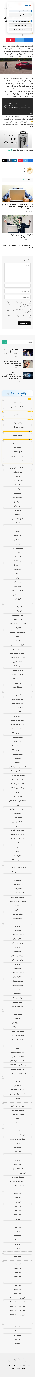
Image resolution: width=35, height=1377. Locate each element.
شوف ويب (17, 489)
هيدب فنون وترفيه (17, 683)
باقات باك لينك (17, 619)
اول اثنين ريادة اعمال (17, 402)
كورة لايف (18, 1202)
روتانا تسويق (17, 535)
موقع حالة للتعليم (17, 674)
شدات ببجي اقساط (17, 695)
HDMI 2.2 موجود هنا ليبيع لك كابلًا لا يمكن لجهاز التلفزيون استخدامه (12, 363)
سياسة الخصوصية (20, 1368)
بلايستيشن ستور (18, 822)
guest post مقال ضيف (17, 876)
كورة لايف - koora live (17, 1298)
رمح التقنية (17, 561)
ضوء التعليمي (17, 443)
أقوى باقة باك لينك (17, 893)
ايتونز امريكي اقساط (17, 783)
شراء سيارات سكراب (17, 1052)
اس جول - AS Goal (18, 1185)
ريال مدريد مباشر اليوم (17, 1106)
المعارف (17, 552)
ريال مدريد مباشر (17, 943)
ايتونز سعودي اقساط (17, 720)
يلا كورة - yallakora (17, 1177)
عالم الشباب (17, 415)
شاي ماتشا (17, 855)
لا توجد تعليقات (28, 35)
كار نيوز (17, 514)
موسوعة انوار (17, 595)
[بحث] (3, 3)
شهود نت (17, 573)
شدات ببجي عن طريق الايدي (17, 767)
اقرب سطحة (17, 1044)
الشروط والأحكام (10, 1365)
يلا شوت (17, 926)
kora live (18, 1197)
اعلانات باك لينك (18, 914)
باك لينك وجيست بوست (17, 657)
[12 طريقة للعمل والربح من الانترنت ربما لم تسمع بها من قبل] (17, 224)
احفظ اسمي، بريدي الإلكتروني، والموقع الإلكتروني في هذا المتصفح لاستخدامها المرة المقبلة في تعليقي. (18, 304)
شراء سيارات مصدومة (17, 1069)
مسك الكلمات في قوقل (17, 468)
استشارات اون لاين (17, 548)
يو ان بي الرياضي (17, 670)
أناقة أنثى (17, 523)
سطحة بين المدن (17, 1023)
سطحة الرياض (17, 1014)
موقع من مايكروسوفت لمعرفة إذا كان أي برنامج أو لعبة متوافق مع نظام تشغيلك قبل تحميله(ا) (17, 207)
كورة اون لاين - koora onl (18, 1173)
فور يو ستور (17, 758)
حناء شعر (17, 843)
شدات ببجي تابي (18, 707)
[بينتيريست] (10, 40)
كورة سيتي (17, 1085)
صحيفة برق (17, 447)
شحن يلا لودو (17, 805)
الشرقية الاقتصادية (17, 497)
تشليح (17, 1048)
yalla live (17, 1123)
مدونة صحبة (17, 586)
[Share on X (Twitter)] (19, 40)
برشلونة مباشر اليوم (17, 1110)
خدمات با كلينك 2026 (17, 897)
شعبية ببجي (17, 813)
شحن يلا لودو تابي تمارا (17, 775)
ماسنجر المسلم (17, 435)
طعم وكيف (17, 569)
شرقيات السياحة (17, 590)
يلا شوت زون (17, 1335)
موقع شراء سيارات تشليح (17, 1061)
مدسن (18, 531)
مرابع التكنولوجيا (17, 480)
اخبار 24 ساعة (17, 678)
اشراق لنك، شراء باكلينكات (17, 623)
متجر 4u (17, 762)
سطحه (17, 1018)
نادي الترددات (17, 544)
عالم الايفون (17, 502)
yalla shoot (17, 930)
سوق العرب (17, 880)
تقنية (17, 636)
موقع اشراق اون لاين (17, 456)
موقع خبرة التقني (17, 518)
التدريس (17, 640)
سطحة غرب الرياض (17, 1035)
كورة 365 (17, 1081)
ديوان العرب (17, 905)
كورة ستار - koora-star (17, 1135)
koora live (17, 1152)
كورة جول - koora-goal (17, 1139)
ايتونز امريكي (17, 716)
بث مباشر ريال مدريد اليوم (17, 1094)
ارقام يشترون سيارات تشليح (17, 1065)
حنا (17, 847)
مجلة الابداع (17, 540)
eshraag (20, 32)
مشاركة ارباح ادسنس (17, 407)
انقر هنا (10, 150)
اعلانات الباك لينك (17, 628)
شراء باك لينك (17, 607)
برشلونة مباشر (17, 939)
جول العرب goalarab (17, 1090)
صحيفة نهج (17, 510)
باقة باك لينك (17, 423)
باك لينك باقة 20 (17, 884)
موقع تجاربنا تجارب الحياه (17, 901)
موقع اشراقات (17, 451)
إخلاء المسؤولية (21, 1365)
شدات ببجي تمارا (17, 699)
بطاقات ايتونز (17, 817)
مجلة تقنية (17, 666)
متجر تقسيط (17, 741)
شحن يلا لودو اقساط (17, 724)
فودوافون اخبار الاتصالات (17, 632)
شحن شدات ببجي (17, 796)
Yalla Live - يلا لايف (17, 1169)
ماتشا (17, 851)
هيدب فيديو (17, 556)
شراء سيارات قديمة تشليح (17, 1073)
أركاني (17, 578)
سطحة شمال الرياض (17, 1031)
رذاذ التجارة (17, 565)
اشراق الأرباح (17, 599)
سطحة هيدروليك (17, 1027)
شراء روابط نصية (17, 615)
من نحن (29, 1365)
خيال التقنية (17, 485)
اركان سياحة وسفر (17, 460)
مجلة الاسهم (17, 493)
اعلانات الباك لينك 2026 (17, 653)
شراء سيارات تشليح (17, 1056)
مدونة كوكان (17, 506)
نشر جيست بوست (17, 872)
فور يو (17, 792)
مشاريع (17, 910)
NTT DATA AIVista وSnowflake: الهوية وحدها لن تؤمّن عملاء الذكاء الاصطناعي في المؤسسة (12, 352)
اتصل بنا (12, 1368)
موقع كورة (17, 1256)
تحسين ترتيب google (17, 427)
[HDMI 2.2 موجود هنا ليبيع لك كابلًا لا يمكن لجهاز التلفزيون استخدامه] (28, 364)
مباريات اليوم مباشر (17, 934)
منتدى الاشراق (17, 649)
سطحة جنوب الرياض (17, 1039)
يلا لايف (17, 1098)
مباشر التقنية (17, 582)
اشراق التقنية (17, 472)
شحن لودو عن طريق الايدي (18, 809)
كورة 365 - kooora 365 (17, 1181)
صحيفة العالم (17, 687)
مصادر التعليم (17, 662)
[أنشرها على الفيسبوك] (28, 40)
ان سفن (17, 476)
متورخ (17, 527)
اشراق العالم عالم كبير (17, 645)
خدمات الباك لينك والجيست (17, 867)
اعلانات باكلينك (17, 918)
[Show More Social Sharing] (3, 40)
